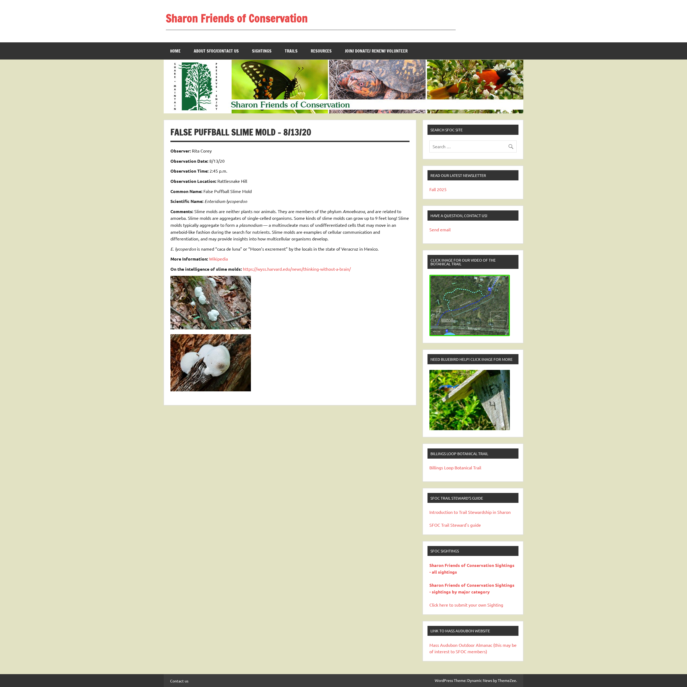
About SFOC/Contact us (216, 51)
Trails (291, 51)
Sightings (262, 51)
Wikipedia (218, 258)
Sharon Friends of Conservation (237, 18)
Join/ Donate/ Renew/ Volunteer (376, 51)
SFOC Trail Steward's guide (455, 525)
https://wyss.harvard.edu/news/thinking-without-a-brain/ (297, 269)
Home (175, 51)
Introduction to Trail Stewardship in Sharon (470, 512)
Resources (321, 51)
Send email (440, 229)
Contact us (179, 681)
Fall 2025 (438, 189)
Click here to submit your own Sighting (466, 604)
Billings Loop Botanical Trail (455, 467)
